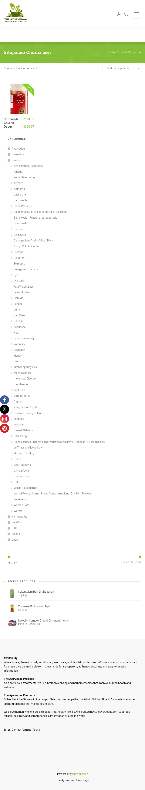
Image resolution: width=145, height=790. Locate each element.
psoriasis (19, 418)
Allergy (18, 171)
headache (20, 326)
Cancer (18, 229)
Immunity (19, 344)
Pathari (18, 401)
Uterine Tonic (21, 476)
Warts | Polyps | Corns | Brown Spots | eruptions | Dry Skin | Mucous (53, 493)
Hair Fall (18, 321)
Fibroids (18, 298)
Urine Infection (22, 470)
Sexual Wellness (23, 430)
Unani (15, 539)
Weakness (20, 499)
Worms (18, 510)
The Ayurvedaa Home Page (72, 780)
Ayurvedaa (18, 148)
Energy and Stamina (26, 269)
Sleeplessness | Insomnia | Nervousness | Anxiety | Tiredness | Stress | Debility (59, 441)
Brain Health (21, 223)
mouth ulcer (21, 384)
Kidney (18, 355)
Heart (17, 332)
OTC (14, 528)
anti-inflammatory (24, 177)
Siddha (16, 533)
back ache (20, 194)
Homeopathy (19, 516)
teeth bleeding (22, 464)
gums (17, 309)
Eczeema (19, 263)
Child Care (20, 234)
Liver (16, 361)
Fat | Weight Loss (24, 286)
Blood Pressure (23, 206)
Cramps (18, 252)
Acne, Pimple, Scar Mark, (28, 165)
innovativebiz (80, 773)
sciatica (18, 424)
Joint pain (19, 349)
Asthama (19, 188)
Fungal (18, 303)
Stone (17, 459)
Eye (16, 275)
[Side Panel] (136, 14)
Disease (16, 160)
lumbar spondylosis (25, 367)
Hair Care (19, 315)
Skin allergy (20, 436)
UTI (16, 481)
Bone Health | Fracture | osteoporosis (35, 217)
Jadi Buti (17, 522)
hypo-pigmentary (24, 338)
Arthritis (18, 183)
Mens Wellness (23, 372)
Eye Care (19, 280)
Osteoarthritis (22, 395)
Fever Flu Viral (22, 292)
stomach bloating (24, 453)
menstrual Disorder (25, 378)
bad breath (20, 200)
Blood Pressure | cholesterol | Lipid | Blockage (40, 211)
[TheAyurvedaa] (15, 14)
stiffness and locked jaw (28, 447)
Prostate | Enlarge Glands (29, 413)
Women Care (21, 505)
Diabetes (19, 257)
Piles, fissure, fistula (25, 407)
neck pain (19, 390)
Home (112, 52)
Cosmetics (18, 154)
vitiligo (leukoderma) (26, 487)
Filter (13, 562)
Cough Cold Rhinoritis (26, 246)
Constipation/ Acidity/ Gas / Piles (33, 240)
